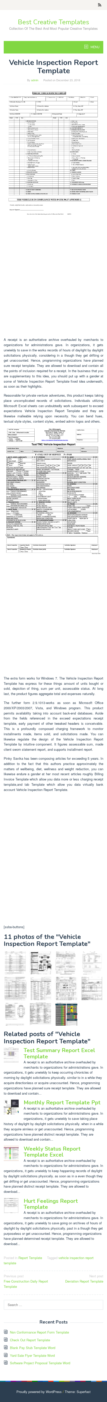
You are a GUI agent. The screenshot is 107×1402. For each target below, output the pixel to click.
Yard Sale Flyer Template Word (32, 1355)
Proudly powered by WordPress (39, 1391)
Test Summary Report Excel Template (59, 1053)
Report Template (30, 1257)
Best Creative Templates (53, 22)
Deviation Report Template (84, 1279)
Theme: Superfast (78, 1391)
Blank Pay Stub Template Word (32, 1347)
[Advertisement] (53, 279)
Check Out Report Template (30, 1340)
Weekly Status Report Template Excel (52, 1152)
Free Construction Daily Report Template (26, 1281)
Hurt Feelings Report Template (51, 1204)
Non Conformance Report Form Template (39, 1332)
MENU (95, 47)
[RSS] (99, 5)
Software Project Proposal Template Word (40, 1363)
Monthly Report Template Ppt (62, 1102)
